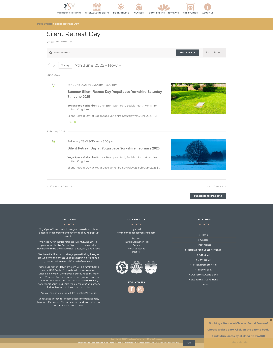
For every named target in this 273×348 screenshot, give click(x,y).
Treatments (204, 244)
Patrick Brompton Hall (204, 264)
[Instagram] (140, 289)
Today (65, 65)
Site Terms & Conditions (204, 279)
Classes (204, 239)
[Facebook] (131, 289)
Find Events (187, 52)
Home (204, 235)
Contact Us (204, 259)
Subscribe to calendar (208, 196)
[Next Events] (53, 65)
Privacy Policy (204, 269)
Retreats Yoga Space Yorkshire (204, 249)
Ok (189, 342)
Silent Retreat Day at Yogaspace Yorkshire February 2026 (114, 148)
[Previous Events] (48, 65)
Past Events (44, 24)
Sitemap (204, 284)
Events (50, 42)
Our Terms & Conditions (204, 274)
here (112, 342)
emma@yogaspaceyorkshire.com (136, 232)
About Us (204, 254)
